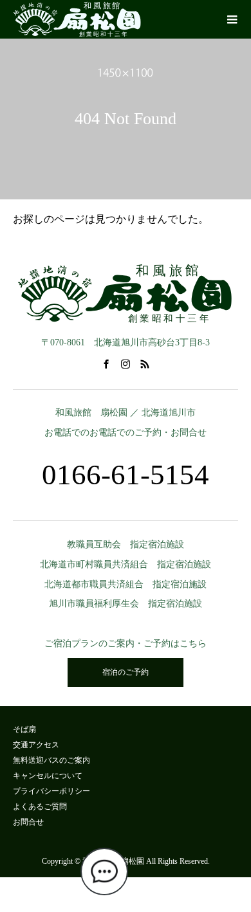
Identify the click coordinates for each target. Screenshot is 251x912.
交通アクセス (36, 744)
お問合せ (28, 821)
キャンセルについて (47, 775)
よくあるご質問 (40, 806)
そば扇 (24, 729)
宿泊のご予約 (125, 672)
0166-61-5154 (125, 475)
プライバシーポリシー (51, 791)
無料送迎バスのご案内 (51, 760)
